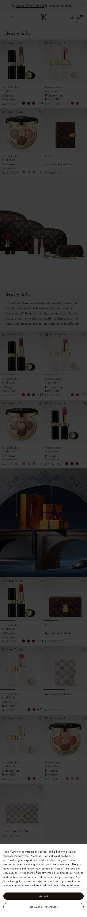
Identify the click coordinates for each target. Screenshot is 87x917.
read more (73, 885)
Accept (43, 896)
